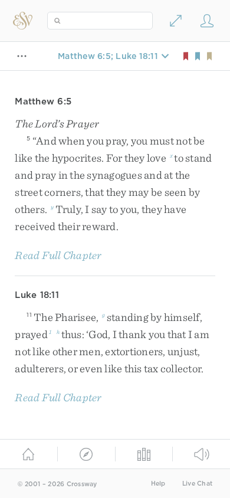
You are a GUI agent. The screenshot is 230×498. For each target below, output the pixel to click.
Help (158, 483)
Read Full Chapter (58, 255)
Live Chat (197, 483)
